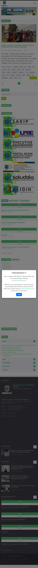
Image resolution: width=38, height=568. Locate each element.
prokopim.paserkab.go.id (19, 280)
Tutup (19, 294)
